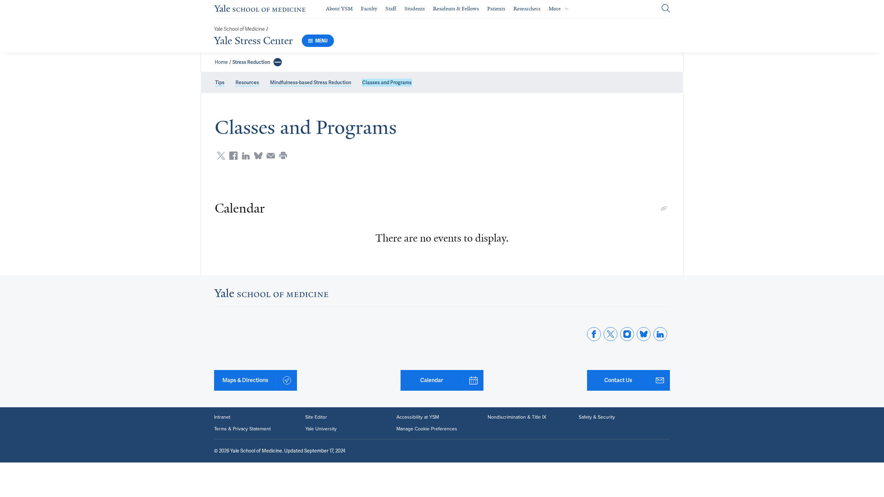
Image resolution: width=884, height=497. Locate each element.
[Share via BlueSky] (258, 156)
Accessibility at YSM (417, 417)
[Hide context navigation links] (277, 62)
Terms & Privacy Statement (242, 429)
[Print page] (283, 156)
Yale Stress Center (253, 41)
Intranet (222, 417)
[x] (610, 334)
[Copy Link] (663, 208)
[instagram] (627, 334)
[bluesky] (644, 334)
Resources (247, 82)
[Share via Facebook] (233, 156)
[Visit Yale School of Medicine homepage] (271, 295)
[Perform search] (666, 8)
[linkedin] (660, 334)
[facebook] (594, 334)
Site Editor (316, 417)
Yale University (321, 429)
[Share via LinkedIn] (246, 156)
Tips (219, 82)
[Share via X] (221, 156)
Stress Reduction (251, 62)
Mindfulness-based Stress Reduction (310, 82)
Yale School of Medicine (239, 29)
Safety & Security (597, 417)
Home (221, 62)
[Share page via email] (271, 156)
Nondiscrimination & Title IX (517, 417)
